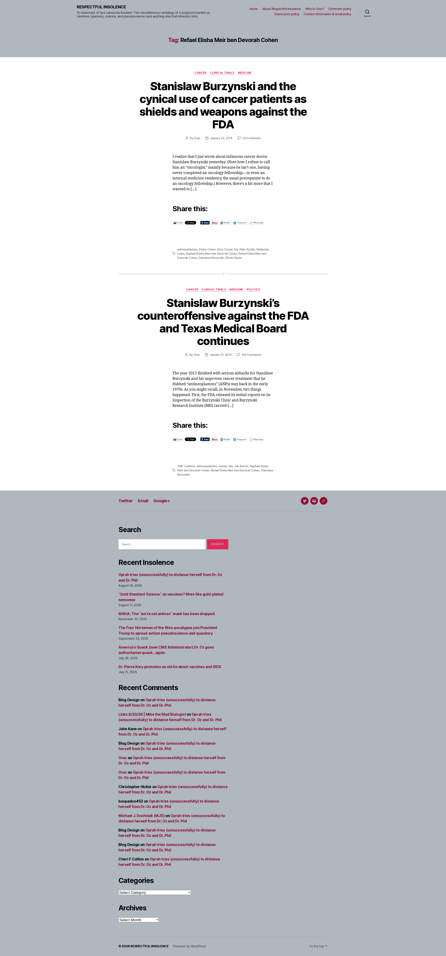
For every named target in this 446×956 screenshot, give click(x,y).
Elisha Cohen (207, 249)
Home (253, 9)
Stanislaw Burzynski (211, 257)
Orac (197, 138)
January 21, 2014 (221, 354)
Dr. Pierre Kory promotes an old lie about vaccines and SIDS (169, 667)
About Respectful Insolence (281, 9)
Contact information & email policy (327, 14)
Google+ (161, 500)
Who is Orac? (314, 9)
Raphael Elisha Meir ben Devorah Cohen (211, 253)
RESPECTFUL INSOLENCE (101, 7)
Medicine (245, 72)
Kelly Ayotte (247, 249)
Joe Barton (241, 466)
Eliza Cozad (224, 249)
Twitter (125, 500)
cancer (222, 466)
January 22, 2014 (221, 138)
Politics (253, 289)
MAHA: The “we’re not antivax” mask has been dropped (166, 614)
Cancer (200, 72)
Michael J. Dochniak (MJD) (141, 816)
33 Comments (252, 138)
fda (236, 249)
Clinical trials (222, 72)
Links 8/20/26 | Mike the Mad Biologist (152, 714)
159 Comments (251, 354)
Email (143, 500)
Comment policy (339, 9)
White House (233, 257)
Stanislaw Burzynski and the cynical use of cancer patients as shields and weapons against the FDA (223, 105)
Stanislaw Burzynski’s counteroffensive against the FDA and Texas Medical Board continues (223, 322)
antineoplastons (187, 249)
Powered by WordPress (189, 946)
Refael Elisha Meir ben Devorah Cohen (235, 470)
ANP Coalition (186, 466)
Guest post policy (286, 14)
